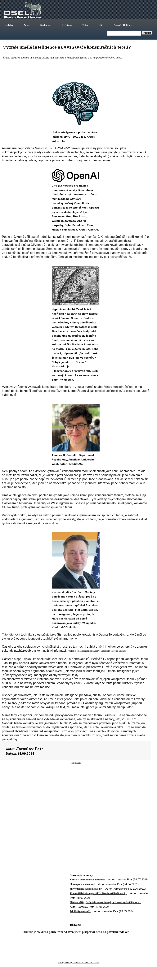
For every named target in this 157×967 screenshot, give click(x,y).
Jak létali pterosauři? (80, 911)
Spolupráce (46, 25)
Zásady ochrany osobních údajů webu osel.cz (78, 962)
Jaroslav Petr (29, 748)
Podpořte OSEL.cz (123, 25)
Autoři (27, 25)
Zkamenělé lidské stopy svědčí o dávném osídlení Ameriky (98, 893)
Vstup (85, 25)
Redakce (9, 25)
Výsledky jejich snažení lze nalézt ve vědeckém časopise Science (96, 651)
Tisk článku (75, 763)
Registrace (67, 25)
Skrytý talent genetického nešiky (86, 888)
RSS (101, 25)
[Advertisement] (75, 795)
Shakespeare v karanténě (82, 884)
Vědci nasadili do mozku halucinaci (87, 879)
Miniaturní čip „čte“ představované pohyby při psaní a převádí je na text (105, 902)
